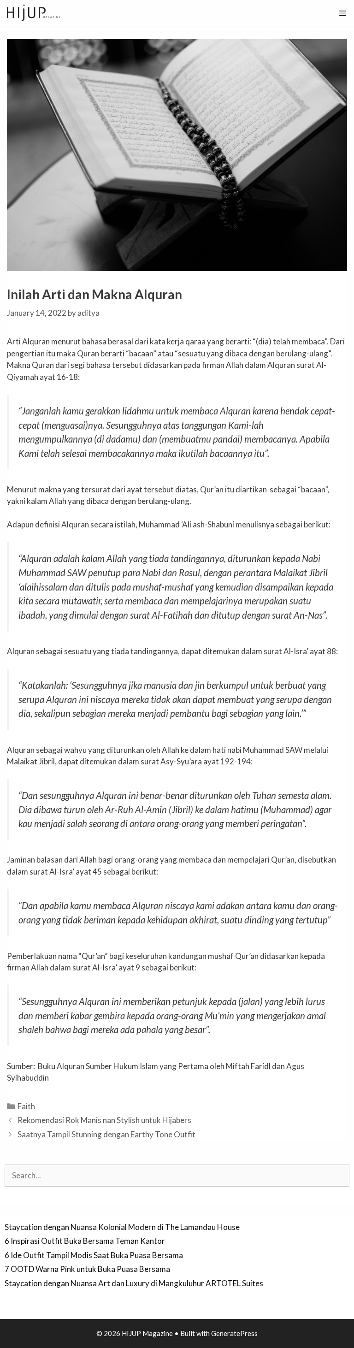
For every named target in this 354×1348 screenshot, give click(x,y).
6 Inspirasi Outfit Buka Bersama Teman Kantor (85, 1241)
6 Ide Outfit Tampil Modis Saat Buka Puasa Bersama (94, 1255)
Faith (26, 1106)
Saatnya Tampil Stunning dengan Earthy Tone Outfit (106, 1134)
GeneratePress (234, 1333)
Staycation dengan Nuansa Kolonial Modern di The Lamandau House (122, 1227)
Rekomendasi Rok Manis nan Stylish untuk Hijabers (104, 1120)
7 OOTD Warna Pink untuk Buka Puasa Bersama (87, 1269)
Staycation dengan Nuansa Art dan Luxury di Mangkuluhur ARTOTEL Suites (134, 1283)
